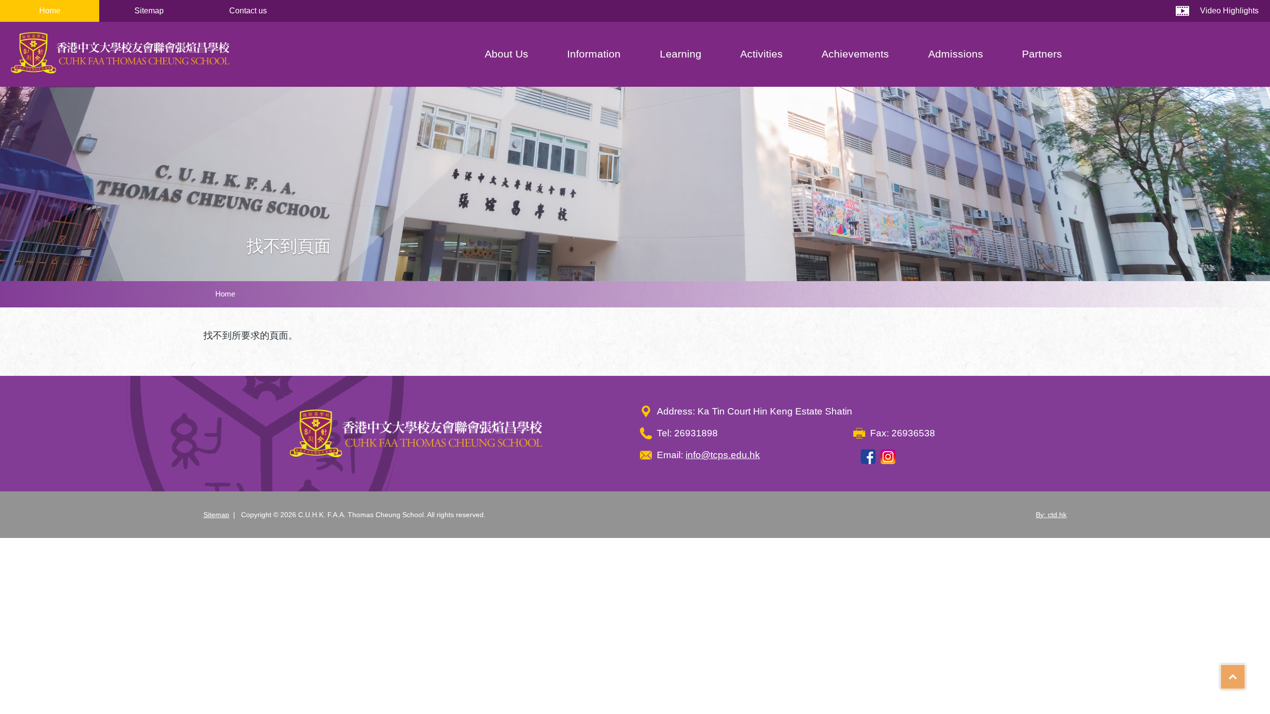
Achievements (855, 54)
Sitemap (149, 10)
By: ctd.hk (1051, 515)
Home (50, 10)
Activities (761, 54)
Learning (680, 54)
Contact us (248, 10)
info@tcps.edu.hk (723, 455)
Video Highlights (1229, 10)
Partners (1042, 54)
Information (594, 54)
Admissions (955, 54)
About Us (506, 54)
